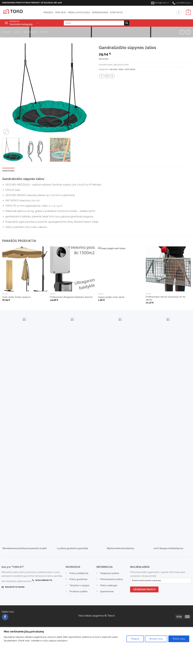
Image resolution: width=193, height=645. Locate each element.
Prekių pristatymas (79, 573)
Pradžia (48, 12)
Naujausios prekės (109, 573)
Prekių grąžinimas (78, 579)
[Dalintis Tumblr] (112, 76)
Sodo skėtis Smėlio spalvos (16, 297)
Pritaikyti (135, 639)
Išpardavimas (100, 12)
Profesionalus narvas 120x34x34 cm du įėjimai (165, 298)
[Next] (88, 89)
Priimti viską (179, 639)
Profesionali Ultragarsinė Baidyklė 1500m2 (71, 297)
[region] (96, 636)
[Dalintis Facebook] (101, 76)
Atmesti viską (156, 639)
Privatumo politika (78, 591)
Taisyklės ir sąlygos (80, 585)
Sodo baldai (30, 32)
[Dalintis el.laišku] (106, 76)
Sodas (17, 32)
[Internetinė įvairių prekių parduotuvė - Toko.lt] (20, 12)
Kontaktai (116, 12)
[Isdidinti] (6, 132)
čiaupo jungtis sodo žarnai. (111, 297)
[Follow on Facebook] (5, 617)
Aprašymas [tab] (8, 171)
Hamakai (44, 32)
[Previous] (8, 89)
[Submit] (126, 23)
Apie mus (60, 12)
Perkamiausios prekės (111, 579)
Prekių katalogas (79, 12)
